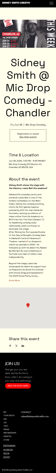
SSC (5, 419)
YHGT (6, 426)
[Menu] (51, 4)
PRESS (6, 429)
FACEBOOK (8, 449)
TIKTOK (6, 453)
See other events (28, 137)
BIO (5, 412)
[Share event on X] (16, 346)
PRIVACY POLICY (28, 445)
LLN (5, 422)
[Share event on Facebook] (10, 346)
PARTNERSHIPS (10, 433)
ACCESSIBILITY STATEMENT (33, 457)
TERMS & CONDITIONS (30, 449)
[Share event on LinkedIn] (23, 346)
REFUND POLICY (27, 453)
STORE (6, 440)
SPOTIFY (6, 457)
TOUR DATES (9, 415)
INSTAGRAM (9, 445)
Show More (14, 280)
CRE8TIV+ (8, 436)
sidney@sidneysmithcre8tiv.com (35, 416)
